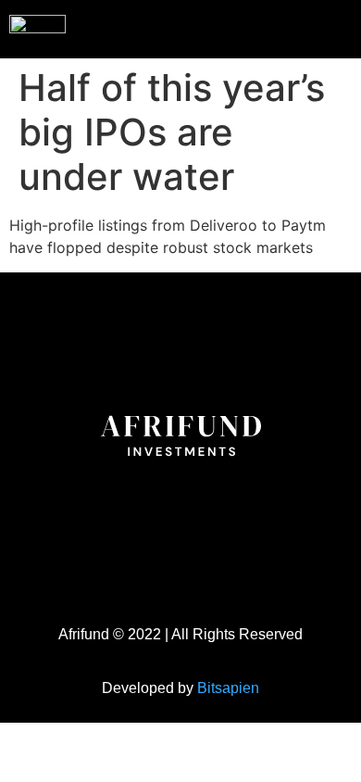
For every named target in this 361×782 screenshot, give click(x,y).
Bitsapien (228, 688)
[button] (309, 26)
